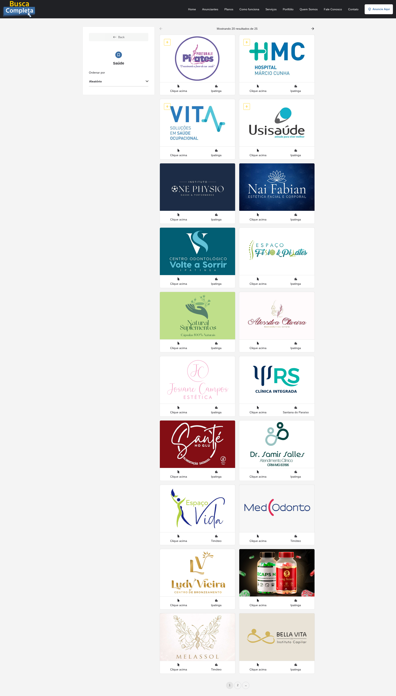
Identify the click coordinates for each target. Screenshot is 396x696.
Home (192, 9)
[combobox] (118, 82)
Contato (353, 9)
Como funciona (249, 9)
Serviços (271, 9)
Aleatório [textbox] (95, 81)
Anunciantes (210, 9)
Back (121, 37)
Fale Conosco (333, 9)
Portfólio (288, 9)
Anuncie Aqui (381, 9)
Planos (228, 9)
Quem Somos (309, 9)
